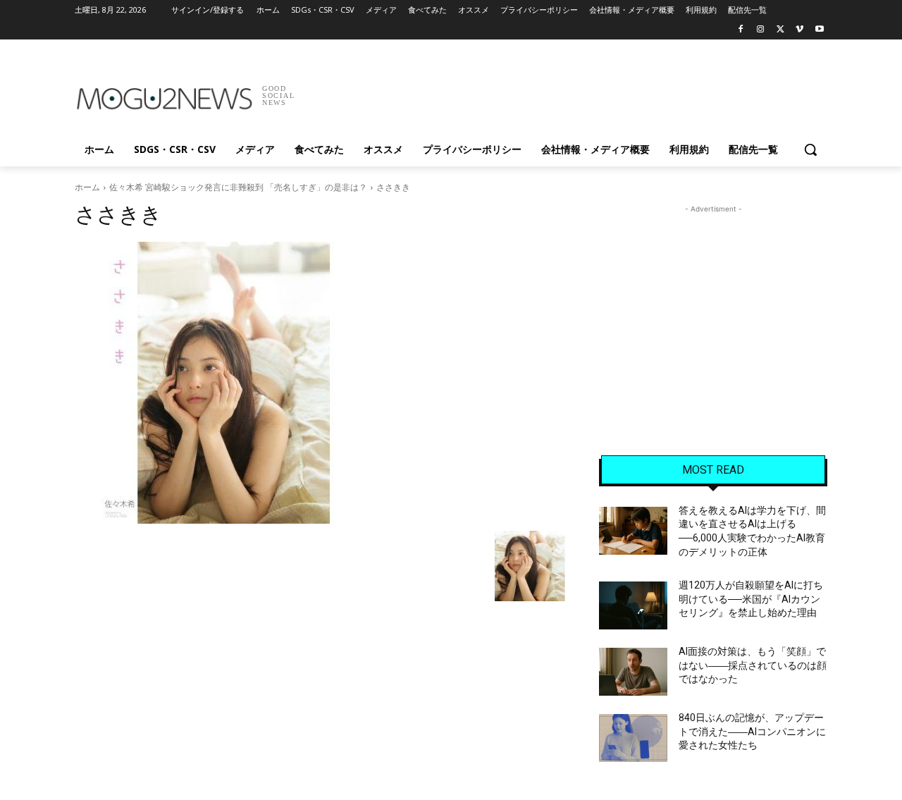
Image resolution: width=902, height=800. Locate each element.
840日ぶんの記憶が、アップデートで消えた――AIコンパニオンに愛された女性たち (752, 731)
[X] (780, 30)
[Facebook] (741, 30)
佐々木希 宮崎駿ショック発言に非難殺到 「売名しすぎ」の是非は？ (238, 187)
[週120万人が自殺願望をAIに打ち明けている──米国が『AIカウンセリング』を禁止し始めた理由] (633, 605)
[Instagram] (761, 30)
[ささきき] (320, 383)
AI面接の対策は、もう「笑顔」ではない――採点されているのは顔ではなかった (753, 665)
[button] (810, 149)
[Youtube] (819, 30)
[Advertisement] (556, 91)
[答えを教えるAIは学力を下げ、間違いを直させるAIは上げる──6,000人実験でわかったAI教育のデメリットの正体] (633, 531)
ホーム (87, 187)
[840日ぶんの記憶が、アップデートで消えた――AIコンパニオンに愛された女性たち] (633, 738)
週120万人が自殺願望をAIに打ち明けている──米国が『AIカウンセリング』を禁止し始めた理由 (751, 598)
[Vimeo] (799, 30)
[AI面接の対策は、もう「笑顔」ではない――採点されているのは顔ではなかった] (633, 672)
